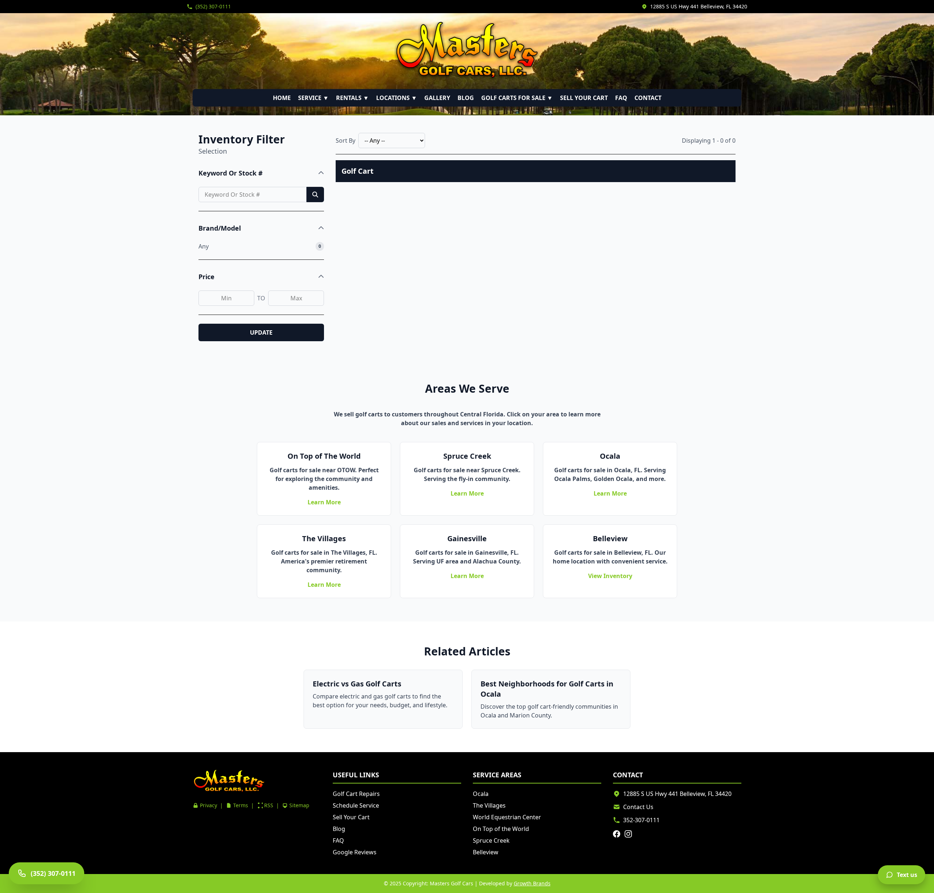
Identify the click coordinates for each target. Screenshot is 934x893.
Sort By (345, 140)
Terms (240, 805)
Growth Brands (532, 883)
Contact (647, 98)
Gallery (437, 98)
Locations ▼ (396, 98)
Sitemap (299, 805)
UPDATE (261, 332)
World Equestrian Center (507, 817)
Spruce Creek (491, 840)
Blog (466, 98)
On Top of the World (501, 829)
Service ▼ (313, 98)
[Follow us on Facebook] (616, 834)
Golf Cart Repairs (356, 794)
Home (282, 98)
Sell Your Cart (584, 98)
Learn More (324, 502)
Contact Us (638, 807)
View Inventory (610, 576)
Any (203, 246)
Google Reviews (355, 852)
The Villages (489, 805)
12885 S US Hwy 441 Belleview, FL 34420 (698, 6)
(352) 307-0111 (213, 6)
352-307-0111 (641, 820)
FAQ (621, 98)
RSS (268, 805)
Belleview (485, 852)
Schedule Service (356, 805)
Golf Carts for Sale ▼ (517, 98)
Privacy (208, 805)
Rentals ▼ (352, 98)
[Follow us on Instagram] (628, 834)
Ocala (481, 794)
